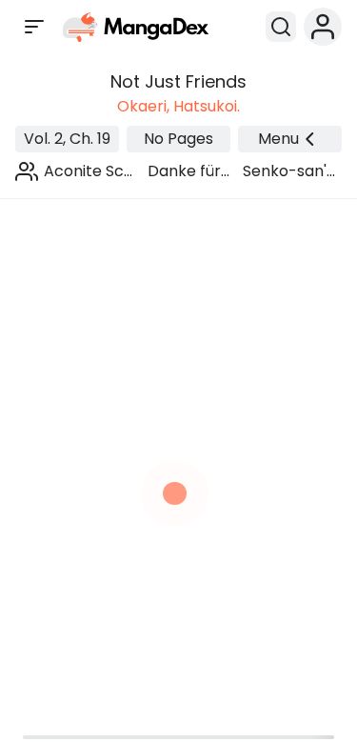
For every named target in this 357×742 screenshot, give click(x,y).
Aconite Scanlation (88, 171)
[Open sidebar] (34, 27)
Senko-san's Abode (288, 171)
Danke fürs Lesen (188, 171)
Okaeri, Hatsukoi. (178, 106)
